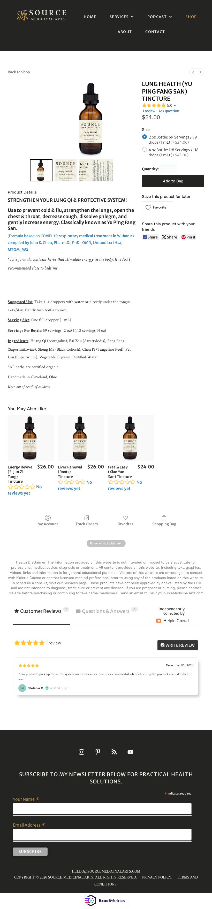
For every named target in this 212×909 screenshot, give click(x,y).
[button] (122, 16)
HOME (90, 16)
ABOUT (125, 31)
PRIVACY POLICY (156, 877)
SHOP (191, 16)
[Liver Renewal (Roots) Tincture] (81, 438)
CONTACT (155, 31)
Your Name (26, 799)
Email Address (29, 825)
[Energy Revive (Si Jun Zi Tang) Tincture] (31, 438)
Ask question (168, 111)
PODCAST (157, 16)
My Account (47, 524)
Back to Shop (19, 72)
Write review (180, 645)
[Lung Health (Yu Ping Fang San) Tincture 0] (41, 170)
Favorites (125, 524)
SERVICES (119, 16)
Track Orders (86, 524)
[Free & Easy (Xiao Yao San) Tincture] (131, 438)
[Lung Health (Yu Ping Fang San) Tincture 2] (96, 170)
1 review (149, 111)
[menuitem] (193, 72)
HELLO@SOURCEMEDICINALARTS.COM (106, 871)
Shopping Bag (164, 524)
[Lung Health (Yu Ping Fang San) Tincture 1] (66, 170)
